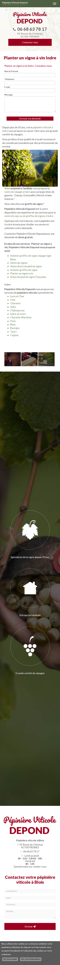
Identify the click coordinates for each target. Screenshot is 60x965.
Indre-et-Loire (18, 313)
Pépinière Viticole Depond (15, 3)
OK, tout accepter (10, 959)
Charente (15, 303)
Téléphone (9, 79)
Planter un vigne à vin (21, 273)
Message (8, 95)
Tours (13, 331)
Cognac (14, 335)
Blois (13, 324)
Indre (13, 306)
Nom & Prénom (11, 71)
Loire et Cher (17, 296)
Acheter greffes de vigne (23, 269)
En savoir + (12, 359)
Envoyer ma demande (30, 118)
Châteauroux (17, 310)
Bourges (15, 328)
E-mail (7, 87)
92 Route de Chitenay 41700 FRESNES (30, 35)
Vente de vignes (19, 262)
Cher (13, 299)
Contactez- (30, 42)
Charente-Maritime (20, 317)
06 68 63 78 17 (32, 29)
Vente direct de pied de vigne (26, 266)
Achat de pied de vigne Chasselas (28, 276)
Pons (13, 321)
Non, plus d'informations (30, 959)
